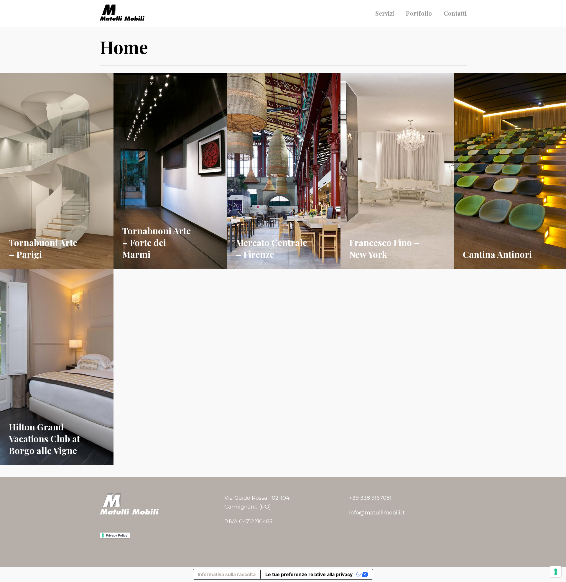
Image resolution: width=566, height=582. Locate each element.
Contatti (455, 13)
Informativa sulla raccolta (227, 574)
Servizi (384, 13)
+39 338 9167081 (370, 498)
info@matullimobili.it (377, 512)
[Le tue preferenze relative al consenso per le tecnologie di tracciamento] (555, 571)
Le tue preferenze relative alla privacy (309, 574)
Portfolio (419, 13)
